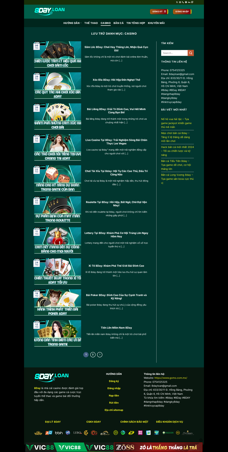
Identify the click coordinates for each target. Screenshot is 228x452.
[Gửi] (191, 53)
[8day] (49, 12)
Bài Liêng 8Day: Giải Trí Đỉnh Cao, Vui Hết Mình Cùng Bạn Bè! (116, 111)
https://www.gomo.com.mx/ (170, 377)
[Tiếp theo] (99, 354)
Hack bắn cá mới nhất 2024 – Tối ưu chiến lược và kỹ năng (177, 150)
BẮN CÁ (119, 23)
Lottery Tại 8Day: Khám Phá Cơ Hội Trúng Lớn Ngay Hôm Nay (116, 234)
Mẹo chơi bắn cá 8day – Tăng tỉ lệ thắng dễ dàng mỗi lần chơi (175, 136)
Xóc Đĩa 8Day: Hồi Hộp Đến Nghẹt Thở (116, 79)
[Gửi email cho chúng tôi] (180, 2)
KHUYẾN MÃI (156, 23)
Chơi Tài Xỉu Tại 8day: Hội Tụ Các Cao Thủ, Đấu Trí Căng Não (116, 173)
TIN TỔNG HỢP (135, 23)
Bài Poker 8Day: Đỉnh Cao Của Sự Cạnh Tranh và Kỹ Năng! (116, 297)
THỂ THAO (91, 23)
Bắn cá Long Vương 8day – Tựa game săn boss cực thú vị (177, 178)
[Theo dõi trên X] (177, 2)
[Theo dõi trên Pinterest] (186, 2)
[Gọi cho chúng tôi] (183, 2)
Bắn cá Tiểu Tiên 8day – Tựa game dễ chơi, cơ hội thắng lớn (176, 164)
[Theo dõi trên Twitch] (192, 2)
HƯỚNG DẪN (71, 23)
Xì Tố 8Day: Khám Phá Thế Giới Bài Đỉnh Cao (116, 265)
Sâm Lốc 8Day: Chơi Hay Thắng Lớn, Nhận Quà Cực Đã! (116, 48)
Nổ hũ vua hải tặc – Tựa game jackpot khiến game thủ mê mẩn (176, 123)
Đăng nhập (114, 388)
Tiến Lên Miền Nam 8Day (116, 327)
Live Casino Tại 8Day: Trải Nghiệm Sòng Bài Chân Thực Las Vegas (116, 141)
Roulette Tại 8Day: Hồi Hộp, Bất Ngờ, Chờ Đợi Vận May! (116, 204)
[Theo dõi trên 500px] (189, 2)
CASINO (106, 23)
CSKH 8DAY (93, 421)
